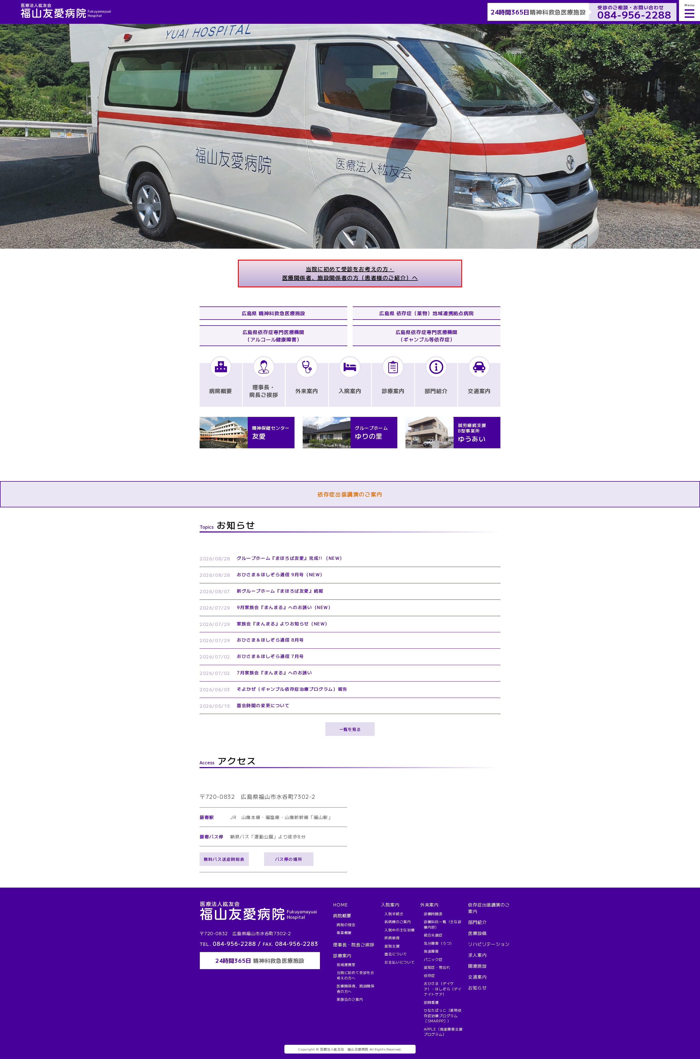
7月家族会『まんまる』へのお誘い (274, 672)
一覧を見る (350, 729)
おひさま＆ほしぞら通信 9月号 (281, 574)
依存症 (429, 975)
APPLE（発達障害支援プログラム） (443, 1031)
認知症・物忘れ (437, 967)
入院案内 (390, 904)
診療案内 (342, 955)
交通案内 (477, 976)
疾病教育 (391, 937)
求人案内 (477, 955)
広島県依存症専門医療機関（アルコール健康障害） (274, 335)
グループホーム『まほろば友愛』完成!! (291, 558)
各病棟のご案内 (397, 921)
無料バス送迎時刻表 (224, 859)
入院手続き (393, 913)
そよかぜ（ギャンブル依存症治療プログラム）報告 (292, 689)
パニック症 (433, 959)
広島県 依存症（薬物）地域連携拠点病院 (426, 313)
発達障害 (431, 951)
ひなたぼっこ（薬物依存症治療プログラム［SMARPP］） (443, 1015)
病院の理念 (346, 924)
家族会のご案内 (350, 999)
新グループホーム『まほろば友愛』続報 (280, 590)
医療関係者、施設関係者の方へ (355, 988)
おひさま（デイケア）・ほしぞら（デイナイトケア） (443, 989)
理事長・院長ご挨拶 (353, 944)
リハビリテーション (488, 944)
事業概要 (344, 932)
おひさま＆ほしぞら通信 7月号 (270, 656)
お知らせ (477, 987)
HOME (340, 904)
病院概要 (342, 915)
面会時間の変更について (263, 705)
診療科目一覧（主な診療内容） (443, 924)
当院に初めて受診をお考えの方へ (355, 975)
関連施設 (477, 966)
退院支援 (391, 946)
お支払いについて (399, 962)
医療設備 (477, 933)
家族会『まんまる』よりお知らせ (283, 623)
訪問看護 (431, 1002)
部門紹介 (477, 922)
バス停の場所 (288, 859)
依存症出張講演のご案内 (350, 494)
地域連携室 (346, 964)
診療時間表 (433, 913)
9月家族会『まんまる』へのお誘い (285, 607)
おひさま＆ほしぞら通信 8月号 (270, 639)
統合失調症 (433, 935)
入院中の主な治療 (399, 929)
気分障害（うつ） (439, 943)
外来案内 (429, 904)
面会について (395, 953)
